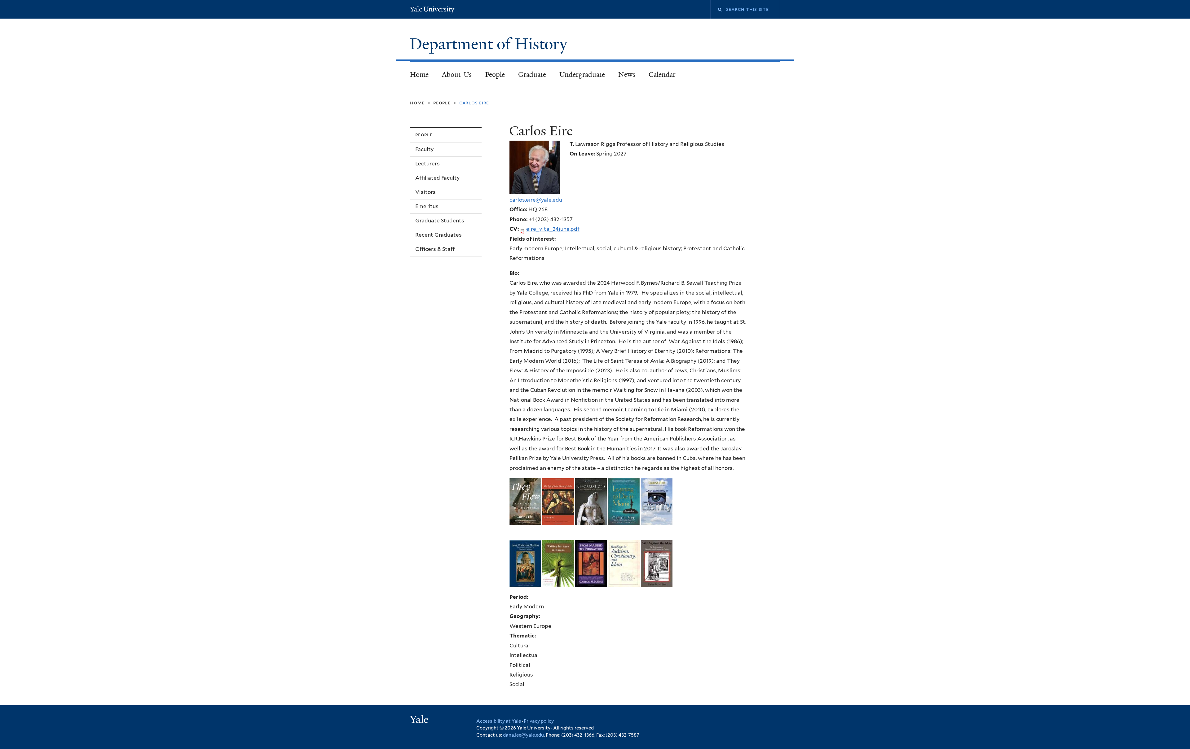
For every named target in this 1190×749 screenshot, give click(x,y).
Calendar (662, 74)
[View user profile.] (534, 189)
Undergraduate (582, 74)
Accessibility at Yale (498, 721)
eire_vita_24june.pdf (553, 229)
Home (419, 74)
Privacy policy (539, 721)
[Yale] (420, 720)
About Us (457, 74)
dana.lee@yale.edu (523, 735)
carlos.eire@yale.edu (535, 200)
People (495, 74)
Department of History (490, 44)
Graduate (532, 74)
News (626, 74)
